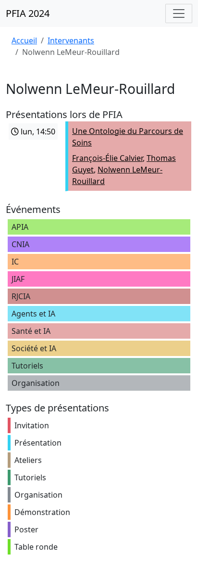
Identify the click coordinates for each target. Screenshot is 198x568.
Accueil (24, 40)
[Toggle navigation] (178, 13)
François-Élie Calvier (107, 158)
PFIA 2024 (28, 13)
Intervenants (71, 40)
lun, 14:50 (37, 131)
